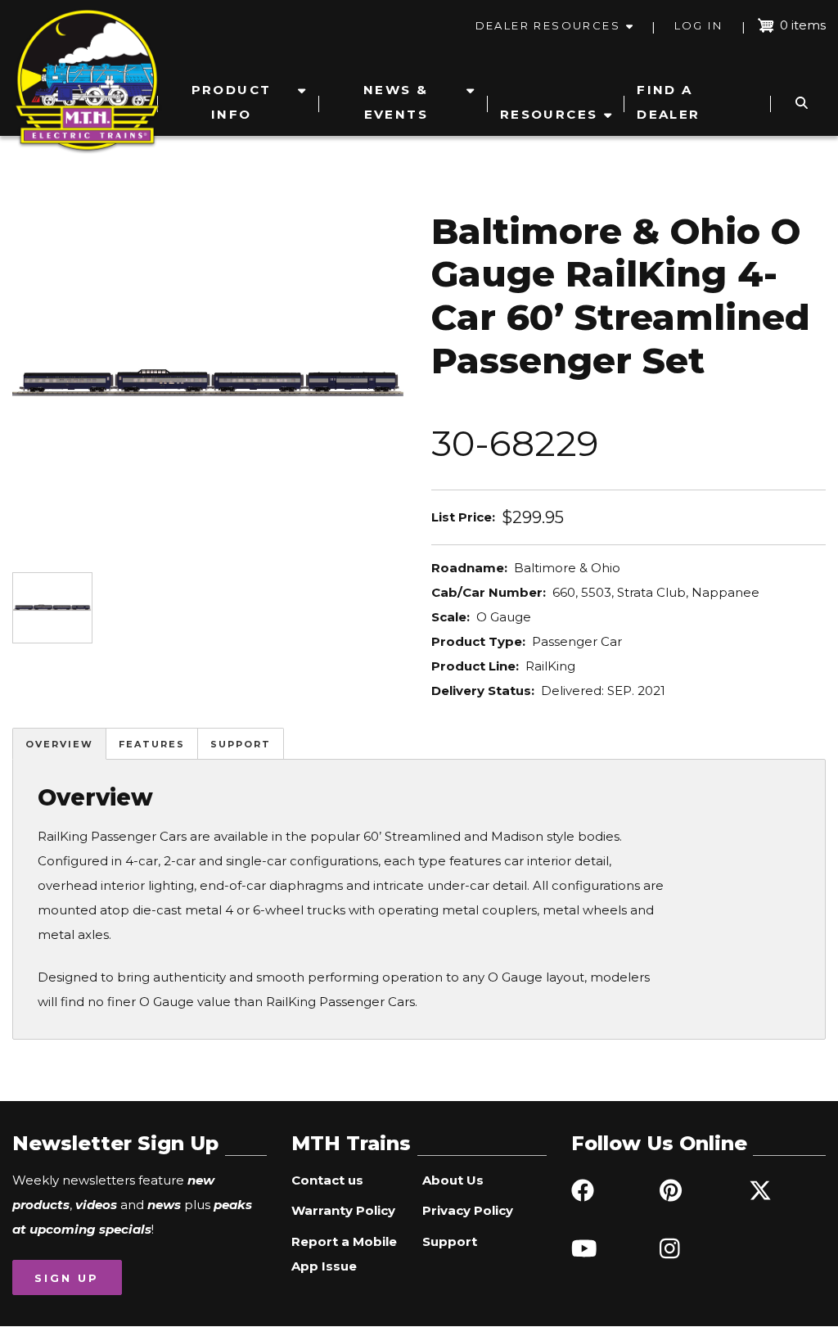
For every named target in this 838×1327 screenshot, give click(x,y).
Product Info (231, 102)
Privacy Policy (467, 1210)
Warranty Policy (343, 1210)
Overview (59, 744)
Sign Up (66, 1277)
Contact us (327, 1180)
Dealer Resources (547, 25)
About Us (453, 1180)
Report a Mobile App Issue (344, 1254)
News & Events (395, 102)
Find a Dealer (668, 102)
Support (240, 744)
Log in (698, 25)
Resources (549, 114)
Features (152, 744)
